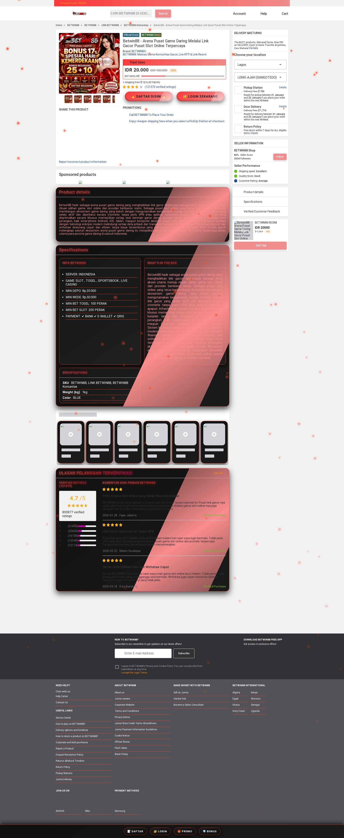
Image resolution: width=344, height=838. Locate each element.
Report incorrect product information (83, 161)
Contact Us (62, 702)
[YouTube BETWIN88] (67, 799)
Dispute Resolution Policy (69, 754)
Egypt (235, 698)
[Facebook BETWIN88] (58, 799)
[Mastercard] (126, 799)
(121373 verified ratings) (160, 86)
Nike (87, 811)
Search (163, 13)
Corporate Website (124, 704)
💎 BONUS (210, 831)
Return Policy (63, 767)
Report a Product (65, 748)
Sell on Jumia (181, 692)
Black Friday (121, 754)
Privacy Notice (122, 717)
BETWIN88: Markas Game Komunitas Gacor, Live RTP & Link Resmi (164, 54)
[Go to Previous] (61, 99)
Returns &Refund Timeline (70, 761)
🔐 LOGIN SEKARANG (200, 96)
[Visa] (136, 799)
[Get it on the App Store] (240, 651)
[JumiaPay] (168, 3)
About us (119, 692)
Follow (280, 156)
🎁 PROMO (185, 831)
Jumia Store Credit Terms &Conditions (135, 723)
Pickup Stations (64, 773)
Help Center (62, 696)
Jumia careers (122, 698)
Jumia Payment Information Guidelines (136, 729)
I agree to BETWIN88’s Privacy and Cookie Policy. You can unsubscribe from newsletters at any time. (161, 668)
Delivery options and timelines (72, 730)
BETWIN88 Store (151, 35)
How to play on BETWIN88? (70, 724)
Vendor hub (180, 698)
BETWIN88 (73, 25)
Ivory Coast (239, 711)
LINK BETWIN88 (110, 25)
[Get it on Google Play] (259, 651)
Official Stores (122, 741)
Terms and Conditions (127, 711)
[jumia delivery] (185, 3)
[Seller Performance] (263, 165)
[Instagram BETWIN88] (75, 799)
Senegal (255, 704)
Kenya (254, 692)
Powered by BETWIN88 (73, 3)
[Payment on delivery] (117, 799)
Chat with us (63, 691)
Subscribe (184, 653)
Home (59, 25)
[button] (223, 35)
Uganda (255, 711)
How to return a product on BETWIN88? (77, 736)
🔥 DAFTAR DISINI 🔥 (148, 96)
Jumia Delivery (64, 779)
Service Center (63, 717)
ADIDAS (60, 811)
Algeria (236, 692)
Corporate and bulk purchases (72, 742)
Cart (285, 14)
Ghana (236, 704)
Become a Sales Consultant (189, 704)
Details (253, 48)
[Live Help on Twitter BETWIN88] (83, 799)
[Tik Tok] (92, 799)
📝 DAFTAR (135, 831)
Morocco (255, 698)
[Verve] (146, 799)
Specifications (253, 201)
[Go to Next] (117, 99)
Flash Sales (121, 748)
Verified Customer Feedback (262, 211)
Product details (253, 192)
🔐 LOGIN (160, 831)
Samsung (120, 811)
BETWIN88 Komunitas (136, 25)
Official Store (131, 35)
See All (218, 473)
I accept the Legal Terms (134, 672)
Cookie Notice (122, 735)
